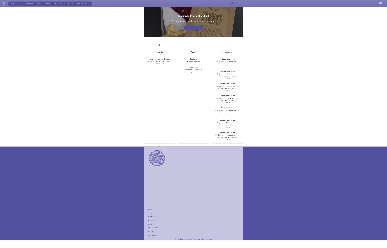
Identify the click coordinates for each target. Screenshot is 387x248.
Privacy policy (152, 235)
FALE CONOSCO (153, 228)
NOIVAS (150, 224)
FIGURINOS (151, 217)
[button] (70, 3)
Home (150, 210)
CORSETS (151, 221)
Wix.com (209, 239)
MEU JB (150, 231)
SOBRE (150, 213)
